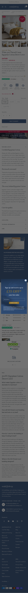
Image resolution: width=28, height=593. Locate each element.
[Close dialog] (26, 280)
